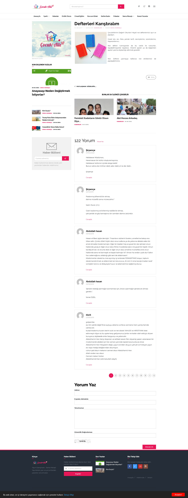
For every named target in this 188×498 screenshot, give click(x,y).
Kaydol (78, 474)
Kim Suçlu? (46, 111)
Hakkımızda (140, 477)
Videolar (116, 16)
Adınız (77, 390)
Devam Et (149, 447)
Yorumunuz (79, 408)
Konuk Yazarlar (142, 16)
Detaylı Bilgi (69, 494)
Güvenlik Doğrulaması (83, 432)
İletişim (150, 477)
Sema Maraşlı (128, 16)
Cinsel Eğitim (79, 16)
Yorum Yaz (100, 141)
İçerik (46, 16)
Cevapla (89, 177)
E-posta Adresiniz (81, 399)
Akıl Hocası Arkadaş (127, 118)
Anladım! (178, 494)
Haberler (55, 16)
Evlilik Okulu (66, 16)
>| (154, 375)
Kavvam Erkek (92, 16)
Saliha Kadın (105, 16)
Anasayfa (37, 16)
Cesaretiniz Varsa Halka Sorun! (53, 127)
